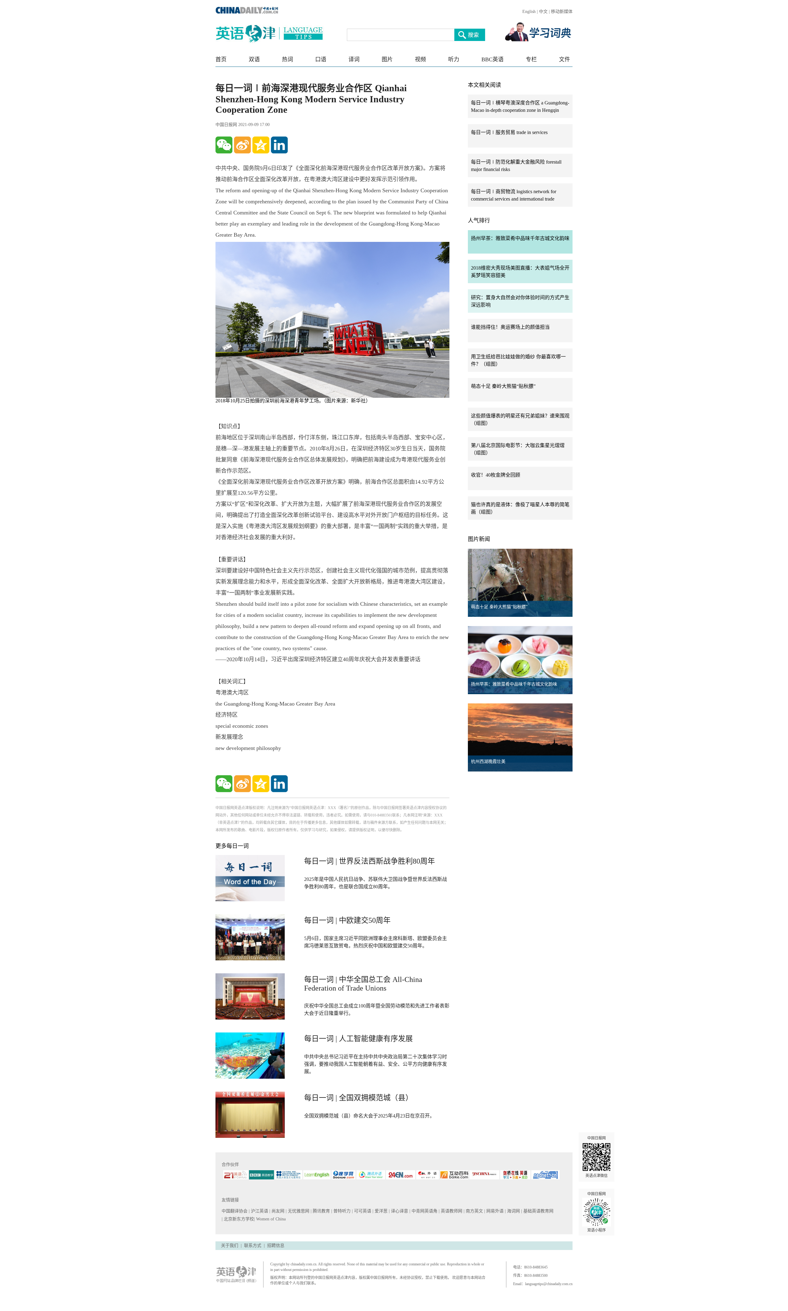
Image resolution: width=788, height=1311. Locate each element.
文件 (564, 59)
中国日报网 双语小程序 (596, 1212)
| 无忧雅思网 (298, 1211)
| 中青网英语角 (424, 1211)
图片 (387, 59)
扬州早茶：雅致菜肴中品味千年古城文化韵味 (520, 238)
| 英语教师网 (451, 1211)
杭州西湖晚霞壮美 (488, 761)
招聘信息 (275, 1245)
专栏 (531, 59)
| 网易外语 (494, 1211)
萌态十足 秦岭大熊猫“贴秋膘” (503, 386)
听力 (453, 59)
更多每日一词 (232, 846)
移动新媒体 (562, 11)
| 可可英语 (362, 1211)
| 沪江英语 (259, 1211)
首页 (221, 59)
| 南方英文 (474, 1211)
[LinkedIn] (279, 144)
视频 (420, 59)
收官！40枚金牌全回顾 (495, 475)
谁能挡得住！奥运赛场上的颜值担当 (510, 327)
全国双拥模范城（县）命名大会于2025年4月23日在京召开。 (369, 1115)
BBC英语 (492, 59)
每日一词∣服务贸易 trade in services (509, 132)
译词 (354, 59)
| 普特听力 (341, 1211)
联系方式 (252, 1245)
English (529, 11)
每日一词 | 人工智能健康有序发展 (358, 1039)
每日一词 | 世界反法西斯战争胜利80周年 (369, 861)
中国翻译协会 (235, 1211)
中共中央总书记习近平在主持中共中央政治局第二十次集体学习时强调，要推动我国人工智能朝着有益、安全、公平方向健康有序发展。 (375, 1064)
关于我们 (229, 1245)
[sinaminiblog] (242, 144)
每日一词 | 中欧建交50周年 (347, 920)
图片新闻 (479, 539)
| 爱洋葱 (380, 1211)
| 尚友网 (277, 1211)
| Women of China (270, 1219)
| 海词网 (513, 1211)
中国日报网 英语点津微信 (596, 1157)
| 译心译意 (399, 1211)
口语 (320, 59)
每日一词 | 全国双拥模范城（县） (358, 1098)
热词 (287, 59)
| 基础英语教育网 (538, 1211)
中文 (543, 11)
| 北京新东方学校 (238, 1219)
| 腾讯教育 (321, 1211)
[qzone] (260, 144)
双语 (254, 59)
